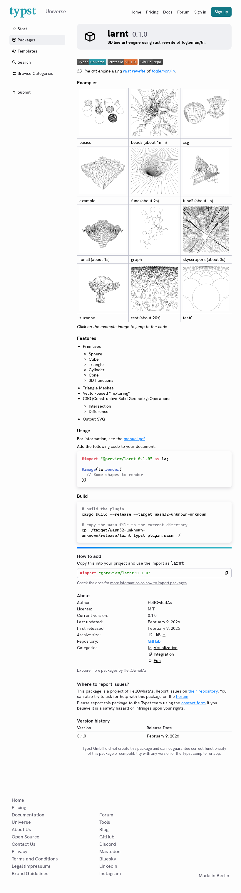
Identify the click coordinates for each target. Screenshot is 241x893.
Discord (107, 844)
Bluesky (107, 859)
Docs (168, 12)
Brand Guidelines (30, 873)
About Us (21, 829)
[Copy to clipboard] (226, 573)
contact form (193, 702)
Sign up (221, 11)
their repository (203, 691)
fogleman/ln (163, 71)
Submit (24, 92)
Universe (21, 822)
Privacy (19, 851)
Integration (164, 654)
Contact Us (24, 844)
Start (22, 28)
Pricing (152, 12)
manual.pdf (134, 438)
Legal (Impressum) (31, 866)
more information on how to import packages (148, 582)
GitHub (154, 641)
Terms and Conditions (35, 859)
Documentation (28, 815)
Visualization (166, 647)
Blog (103, 829)
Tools (104, 822)
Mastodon (109, 851)
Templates (27, 51)
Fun (157, 660)
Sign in (200, 12)
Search (24, 62)
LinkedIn (108, 866)
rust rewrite (134, 71)
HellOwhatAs (135, 670)
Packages (26, 40)
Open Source (25, 837)
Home (135, 12)
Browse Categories (35, 73)
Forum (183, 12)
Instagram (110, 873)
